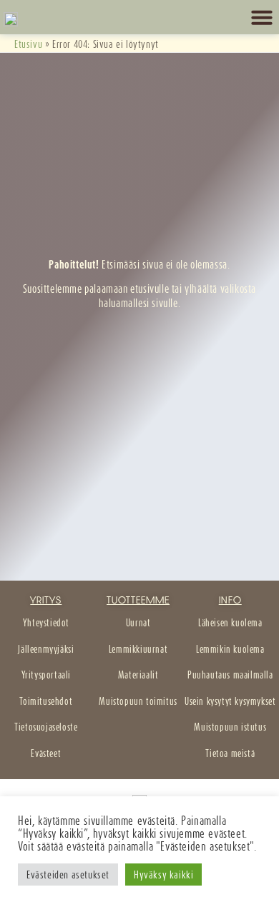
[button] (262, 17)
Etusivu (28, 44)
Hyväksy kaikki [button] (163, 874)
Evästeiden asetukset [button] (67, 874)
